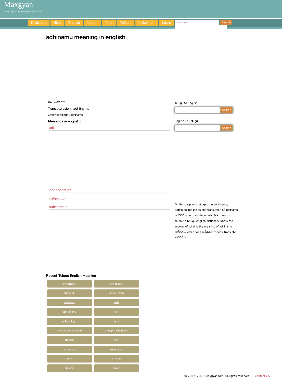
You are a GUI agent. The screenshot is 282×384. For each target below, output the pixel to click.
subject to (57, 198)
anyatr (116, 368)
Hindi (57, 22)
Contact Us (262, 376)
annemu (69, 368)
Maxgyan (18, 4)
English (74, 22)
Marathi (92, 22)
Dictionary (39, 22)
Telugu (126, 22)
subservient (58, 206)
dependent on (60, 190)
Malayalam (146, 22)
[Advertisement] (142, 71)
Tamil (109, 22)
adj (51, 127)
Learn (166, 22)
